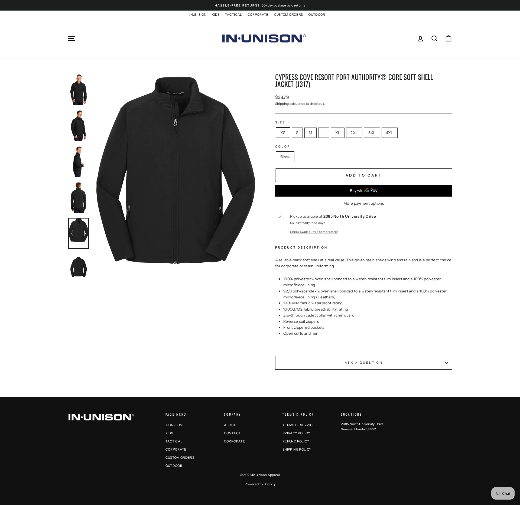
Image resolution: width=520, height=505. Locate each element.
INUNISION (197, 14)
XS (283, 132)
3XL (372, 132)
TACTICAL (233, 14)
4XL (389, 132)
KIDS (215, 14)
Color (282, 146)
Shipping (282, 104)
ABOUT (230, 425)
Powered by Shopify (260, 484)
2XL (354, 132)
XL (337, 132)
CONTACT (232, 433)
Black (285, 156)
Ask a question (364, 362)
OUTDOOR (316, 14)
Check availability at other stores (314, 232)
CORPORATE (258, 14)
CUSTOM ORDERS (288, 14)
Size (280, 122)
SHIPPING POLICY (296, 449)
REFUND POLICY (295, 441)
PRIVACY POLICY (296, 433)
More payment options (363, 203)
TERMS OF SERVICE (298, 425)
